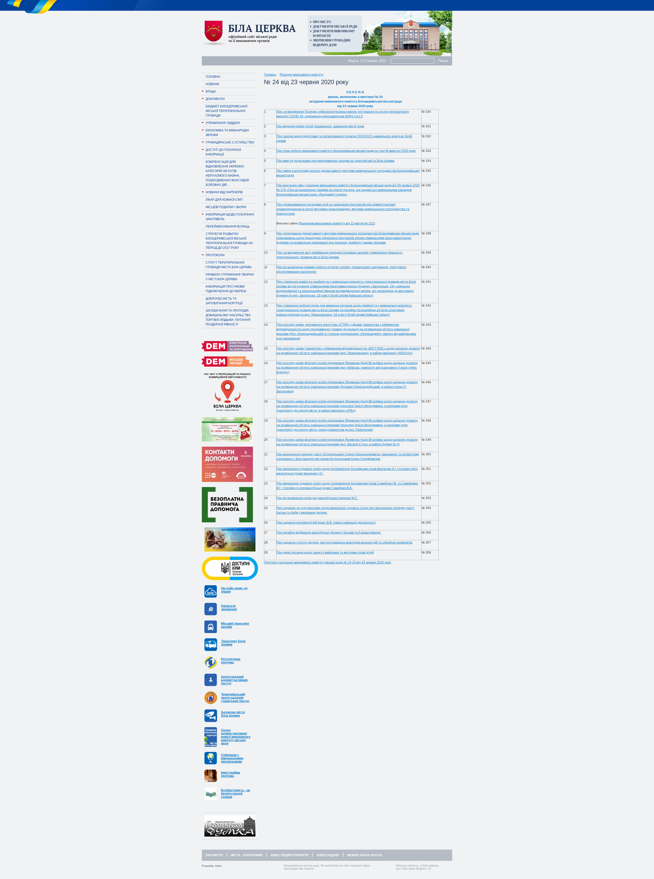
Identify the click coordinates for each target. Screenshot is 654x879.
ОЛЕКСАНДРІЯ (328, 855)
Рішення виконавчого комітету (301, 74)
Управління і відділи (223, 123)
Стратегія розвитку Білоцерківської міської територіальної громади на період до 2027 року (229, 241)
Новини (212, 84)
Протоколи (215, 255)
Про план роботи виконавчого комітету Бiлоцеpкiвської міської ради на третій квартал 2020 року (346, 151)
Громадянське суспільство (230, 142)
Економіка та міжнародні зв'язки (227, 133)
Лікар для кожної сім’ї (224, 199)
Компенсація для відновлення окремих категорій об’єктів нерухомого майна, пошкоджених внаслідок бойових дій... (227, 173)
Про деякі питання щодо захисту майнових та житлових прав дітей (325, 552)
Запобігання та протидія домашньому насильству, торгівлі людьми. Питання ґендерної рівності (228, 317)
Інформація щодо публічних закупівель (230, 217)
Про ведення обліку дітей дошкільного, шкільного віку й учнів (320, 126)
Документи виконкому (334, 31)
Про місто (322, 22)
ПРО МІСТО (214, 855)
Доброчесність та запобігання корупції (224, 301)
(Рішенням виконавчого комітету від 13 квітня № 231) (336, 223)
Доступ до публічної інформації (223, 152)
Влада (211, 91)
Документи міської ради (335, 26)
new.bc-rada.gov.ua (364, 855)
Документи (215, 99)
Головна (213, 76)
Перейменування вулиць (228, 226)
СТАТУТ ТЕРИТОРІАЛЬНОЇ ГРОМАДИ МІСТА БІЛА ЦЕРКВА (229, 265)
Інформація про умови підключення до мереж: (226, 289)
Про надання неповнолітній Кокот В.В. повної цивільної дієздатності (326, 522)
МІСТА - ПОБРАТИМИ (247, 855)
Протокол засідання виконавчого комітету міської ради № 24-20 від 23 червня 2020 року (327, 562)
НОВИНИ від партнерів (224, 192)
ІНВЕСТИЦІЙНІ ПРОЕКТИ (289, 855)
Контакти (322, 36)
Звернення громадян (331, 40)
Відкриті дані (325, 45)
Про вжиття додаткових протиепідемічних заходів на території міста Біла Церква (335, 161)
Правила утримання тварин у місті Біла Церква (230, 277)
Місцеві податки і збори (226, 207)
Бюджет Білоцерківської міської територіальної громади (226, 111)
